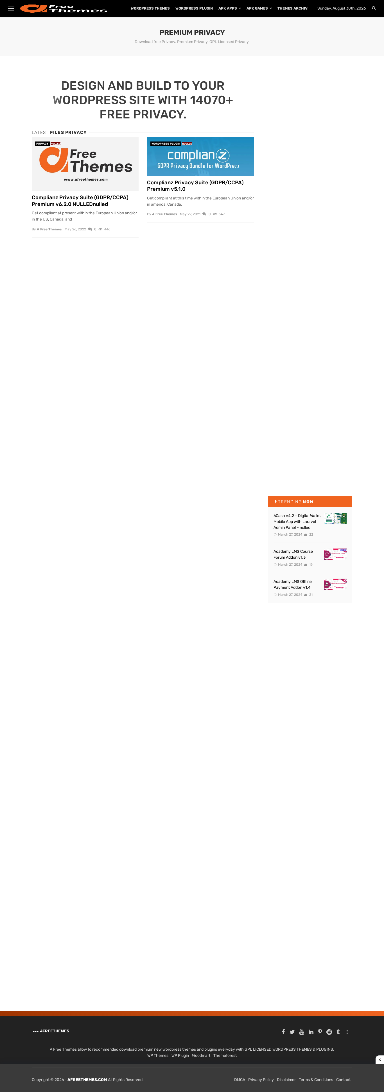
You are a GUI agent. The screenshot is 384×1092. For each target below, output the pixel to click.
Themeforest (225, 1055)
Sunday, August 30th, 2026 (341, 8)
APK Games (257, 8)
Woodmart (201, 1055)
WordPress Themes (150, 8)
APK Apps (227, 8)
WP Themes (157, 1055)
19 (310, 565)
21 (310, 595)
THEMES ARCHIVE (293, 8)
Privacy (42, 143)
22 (310, 534)
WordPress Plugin (194, 8)
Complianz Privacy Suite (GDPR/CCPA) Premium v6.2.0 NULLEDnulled (80, 200)
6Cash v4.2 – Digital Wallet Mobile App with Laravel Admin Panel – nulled (297, 521)
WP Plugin (180, 1055)
